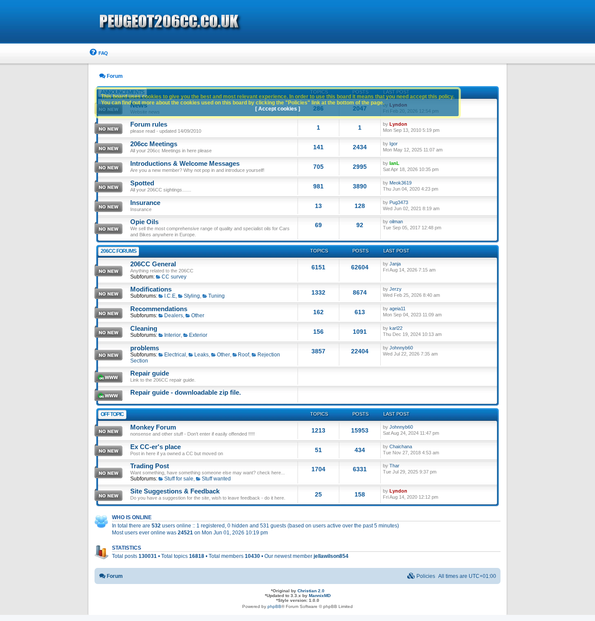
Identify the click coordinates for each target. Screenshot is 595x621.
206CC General (153, 264)
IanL (394, 163)
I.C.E (170, 296)
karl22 (395, 328)
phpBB (274, 606)
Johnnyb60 (401, 347)
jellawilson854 (331, 556)
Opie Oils (144, 221)
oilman (396, 221)
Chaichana (400, 446)
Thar (394, 465)
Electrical (175, 355)
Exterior (198, 335)
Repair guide (149, 373)
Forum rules (148, 124)
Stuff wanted (216, 479)
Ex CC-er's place (155, 446)
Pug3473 (398, 202)
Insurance (145, 202)
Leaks (201, 355)
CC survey (174, 277)
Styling (192, 296)
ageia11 (397, 308)
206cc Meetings (153, 144)
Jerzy (395, 289)
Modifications (151, 289)
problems (144, 348)
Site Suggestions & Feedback (175, 491)
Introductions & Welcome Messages (185, 163)
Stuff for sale (178, 479)
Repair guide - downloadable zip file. (185, 392)
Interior (172, 335)
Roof (243, 355)
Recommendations (158, 308)
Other (197, 315)
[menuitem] (98, 53)
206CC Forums (118, 251)
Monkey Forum (153, 427)
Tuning (216, 296)
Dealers (173, 315)
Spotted (142, 183)
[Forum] (219, 22)
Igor (393, 143)
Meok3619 (400, 182)
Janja (395, 263)
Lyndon (398, 124)
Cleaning (143, 328)
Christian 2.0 (311, 590)
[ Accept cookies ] (277, 109)
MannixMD (320, 595)
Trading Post (149, 466)
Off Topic (112, 414)
